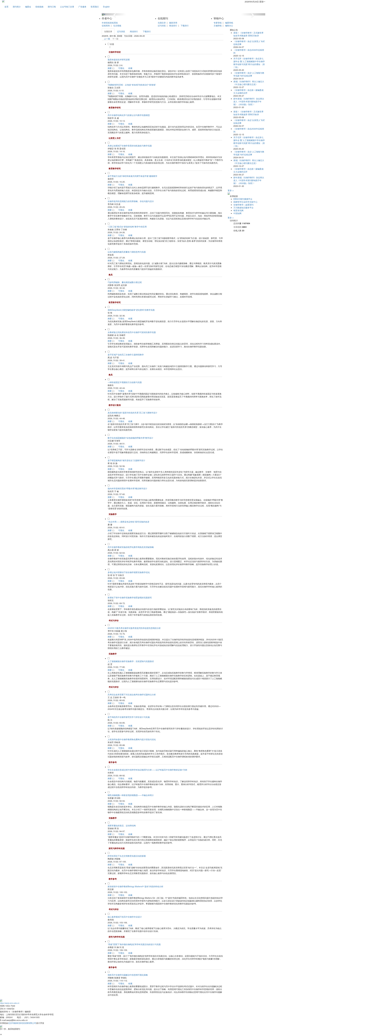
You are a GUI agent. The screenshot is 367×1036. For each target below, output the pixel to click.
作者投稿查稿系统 (110, 22)
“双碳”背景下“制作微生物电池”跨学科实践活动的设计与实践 (134, 944)
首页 (6, 6)
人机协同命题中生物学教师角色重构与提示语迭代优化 (132, 739)
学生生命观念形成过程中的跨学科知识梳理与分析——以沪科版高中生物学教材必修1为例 (147, 769)
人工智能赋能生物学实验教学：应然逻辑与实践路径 (131, 661)
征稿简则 (106, 25)
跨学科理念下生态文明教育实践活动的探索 (127, 855)
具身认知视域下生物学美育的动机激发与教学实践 (130, 145)
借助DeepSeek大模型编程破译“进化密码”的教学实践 (131, 309)
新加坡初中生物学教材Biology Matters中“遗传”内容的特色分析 (135, 886)
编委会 (28, 6)
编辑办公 (229, 25)
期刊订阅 (52, 6)
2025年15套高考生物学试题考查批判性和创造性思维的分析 (134, 628)
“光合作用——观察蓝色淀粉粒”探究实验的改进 (128, 521)
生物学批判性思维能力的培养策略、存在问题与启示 (131, 201)
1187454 (246, 223)
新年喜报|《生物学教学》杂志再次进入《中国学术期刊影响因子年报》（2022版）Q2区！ (248, 101)
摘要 (110, 68)
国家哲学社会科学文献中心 (245, 201)
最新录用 (173, 22)
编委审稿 (229, 22)
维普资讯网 (238, 210)
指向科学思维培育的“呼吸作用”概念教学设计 (127, 488)
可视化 (121, 68)
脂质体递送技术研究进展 (119, 59)
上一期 (106, 38)
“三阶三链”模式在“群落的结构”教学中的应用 (127, 226)
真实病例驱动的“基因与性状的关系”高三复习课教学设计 (132, 412)
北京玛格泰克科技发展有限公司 (22, 1023)
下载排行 (185, 25)
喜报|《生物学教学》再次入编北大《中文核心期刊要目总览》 (248, 83)
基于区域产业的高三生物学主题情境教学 (126, 354)
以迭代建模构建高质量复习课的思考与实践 (127, 251)
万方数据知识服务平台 (243, 207)
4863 (244, 226)
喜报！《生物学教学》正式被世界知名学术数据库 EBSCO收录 (248, 34)
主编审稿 (218, 25)
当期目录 (162, 22)
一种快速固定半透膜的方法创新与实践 (125, 382)
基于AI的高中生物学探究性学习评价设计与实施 (129, 717)
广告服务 (82, 6)
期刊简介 (17, 6)
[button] (114, 14)
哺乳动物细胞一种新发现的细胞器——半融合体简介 (131, 795)
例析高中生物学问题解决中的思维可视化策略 (128, 974)
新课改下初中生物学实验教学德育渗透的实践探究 (130, 597)
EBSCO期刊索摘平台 (242, 198)
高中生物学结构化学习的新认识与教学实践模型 (129, 115)
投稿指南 (39, 6)
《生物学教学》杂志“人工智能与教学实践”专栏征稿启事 (248, 74)
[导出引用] (108, 47)
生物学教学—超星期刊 (243, 204)
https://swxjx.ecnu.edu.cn (9, 1003)
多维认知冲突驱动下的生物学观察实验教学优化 (129, 572)
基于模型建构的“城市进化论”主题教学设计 (126, 460)
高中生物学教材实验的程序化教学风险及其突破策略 (131, 547)
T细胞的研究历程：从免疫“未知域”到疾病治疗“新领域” (132, 84)
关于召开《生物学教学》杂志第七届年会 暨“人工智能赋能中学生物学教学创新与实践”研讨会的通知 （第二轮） (249, 63)
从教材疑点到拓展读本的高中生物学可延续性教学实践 (132, 332)
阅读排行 (173, 25)
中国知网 (237, 213)
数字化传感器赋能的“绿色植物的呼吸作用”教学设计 (130, 437)
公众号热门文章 (67, 6)
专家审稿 (218, 22)
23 (243, 230)
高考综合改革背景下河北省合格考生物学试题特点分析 (132, 694)
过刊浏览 (162, 25)
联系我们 (95, 6)
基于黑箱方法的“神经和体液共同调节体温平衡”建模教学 (132, 176)
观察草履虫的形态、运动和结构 (122, 825)
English (106, 6)
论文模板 (117, 25)
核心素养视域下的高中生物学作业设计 (125, 916)
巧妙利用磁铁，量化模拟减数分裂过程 (125, 282)
